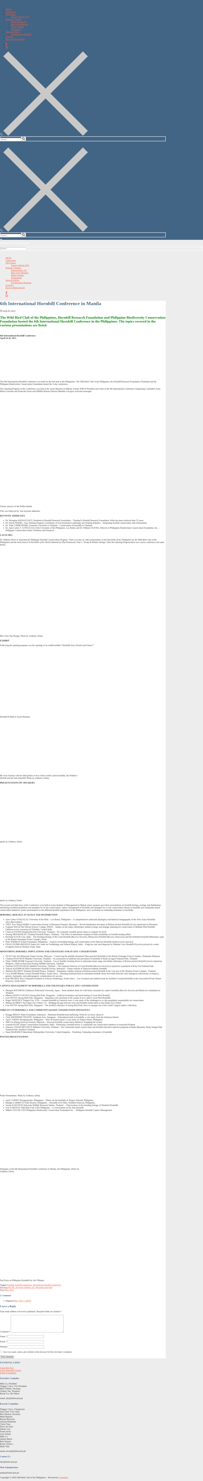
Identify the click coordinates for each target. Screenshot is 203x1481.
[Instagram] (7, 47)
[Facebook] (6, 44)
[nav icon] (1, 239)
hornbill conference (23, 1285)
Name (3, 1336)
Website (3, 1346)
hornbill (10, 1285)
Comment (5, 1331)
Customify (63, 1477)
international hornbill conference (47, 1285)
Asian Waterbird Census (10, 1370)
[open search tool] (44, 135)
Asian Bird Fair (7, 1368)
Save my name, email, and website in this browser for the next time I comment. (37, 1352)
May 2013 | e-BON (22, 1301)
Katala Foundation (8, 1373)
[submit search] (23, 139)
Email (3, 1341)
